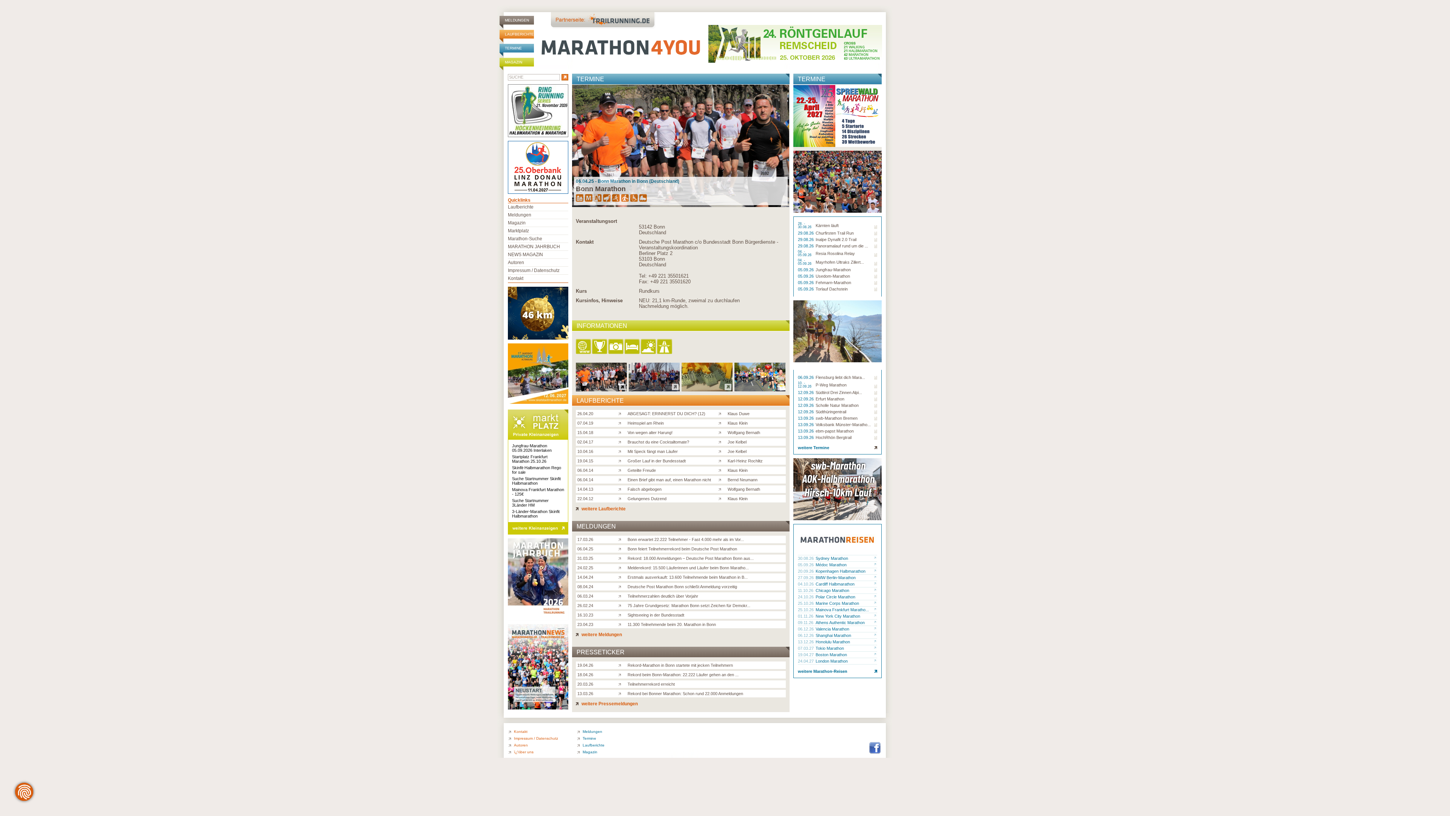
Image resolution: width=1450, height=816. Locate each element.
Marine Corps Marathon (837, 603)
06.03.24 (585, 596)
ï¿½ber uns (524, 752)
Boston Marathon (831, 654)
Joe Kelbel (737, 442)
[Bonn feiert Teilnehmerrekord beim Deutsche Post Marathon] (621, 548)
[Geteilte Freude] (621, 470)
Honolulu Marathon (833, 642)
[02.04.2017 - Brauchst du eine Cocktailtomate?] (759, 389)
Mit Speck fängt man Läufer (653, 451)
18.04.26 (585, 674)
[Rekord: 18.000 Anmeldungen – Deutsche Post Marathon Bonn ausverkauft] (621, 558)
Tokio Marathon (830, 648)
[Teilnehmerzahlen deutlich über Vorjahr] (621, 596)
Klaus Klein (738, 423)
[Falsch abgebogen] (621, 489)
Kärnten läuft (827, 225)
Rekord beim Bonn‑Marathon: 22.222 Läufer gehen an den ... (683, 674)
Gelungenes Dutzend (647, 498)
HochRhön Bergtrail (833, 437)
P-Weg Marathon (831, 385)
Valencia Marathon (832, 629)
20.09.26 (806, 571)
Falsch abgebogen (645, 489)
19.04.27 (806, 654)
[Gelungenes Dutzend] (621, 498)
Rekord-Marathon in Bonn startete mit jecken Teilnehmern (680, 665)
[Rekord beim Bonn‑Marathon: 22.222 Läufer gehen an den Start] (621, 674)
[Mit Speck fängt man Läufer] (621, 451)
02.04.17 (585, 442)
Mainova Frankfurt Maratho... (842, 609)
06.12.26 (806, 629)
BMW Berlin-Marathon (836, 577)
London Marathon (832, 661)
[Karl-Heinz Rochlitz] (721, 460)
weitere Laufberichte (603, 509)
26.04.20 (585, 413)
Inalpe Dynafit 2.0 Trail (836, 239)
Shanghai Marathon (833, 635)
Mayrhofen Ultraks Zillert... (840, 262)
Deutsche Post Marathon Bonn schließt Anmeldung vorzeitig (682, 586)
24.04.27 (806, 661)
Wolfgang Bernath (744, 432)
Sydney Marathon (832, 558)
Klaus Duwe (739, 413)
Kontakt (585, 242)
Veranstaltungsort (596, 221)
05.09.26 (806, 269)
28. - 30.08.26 (805, 225)
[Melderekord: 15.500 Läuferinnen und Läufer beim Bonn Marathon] (621, 567)
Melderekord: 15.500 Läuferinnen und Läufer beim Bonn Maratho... (688, 568)
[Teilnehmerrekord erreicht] (621, 684)
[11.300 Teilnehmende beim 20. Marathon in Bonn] (621, 624)
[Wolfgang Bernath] (721, 432)
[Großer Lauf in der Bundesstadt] (621, 460)
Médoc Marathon (831, 565)
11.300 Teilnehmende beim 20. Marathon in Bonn (672, 624)
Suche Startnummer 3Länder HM (530, 502)
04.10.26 (806, 584)
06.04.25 (585, 549)
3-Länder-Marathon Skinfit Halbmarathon (536, 513)
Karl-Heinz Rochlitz (745, 461)
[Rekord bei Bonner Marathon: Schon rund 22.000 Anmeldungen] (621, 693)
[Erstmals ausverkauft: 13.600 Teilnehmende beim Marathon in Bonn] (621, 577)
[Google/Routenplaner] (665, 347)
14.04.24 (585, 577)
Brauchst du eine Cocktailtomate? (658, 442)
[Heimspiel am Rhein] (621, 423)
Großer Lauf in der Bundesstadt (657, 461)
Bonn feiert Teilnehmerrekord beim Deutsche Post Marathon (682, 549)
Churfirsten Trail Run (835, 233)
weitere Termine (813, 447)
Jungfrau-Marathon (833, 269)
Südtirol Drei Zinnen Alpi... (839, 392)
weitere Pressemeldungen (609, 703)
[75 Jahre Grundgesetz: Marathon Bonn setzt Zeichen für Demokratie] (621, 605)
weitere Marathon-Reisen (822, 671)
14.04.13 (585, 489)
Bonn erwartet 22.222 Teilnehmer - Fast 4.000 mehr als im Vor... (686, 539)
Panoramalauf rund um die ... (842, 246)
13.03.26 (585, 693)
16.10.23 (585, 615)
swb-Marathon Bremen (837, 418)
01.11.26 (806, 616)
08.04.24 (585, 586)
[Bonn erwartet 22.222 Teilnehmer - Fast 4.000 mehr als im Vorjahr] (621, 539)
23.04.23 (585, 624)
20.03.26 (585, 684)
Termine (513, 48)
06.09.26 (806, 377)
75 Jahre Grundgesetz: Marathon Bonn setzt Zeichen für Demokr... (689, 605)
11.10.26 (806, 590)
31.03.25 (585, 558)
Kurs (581, 291)
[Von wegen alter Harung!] (621, 432)
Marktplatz (518, 230)
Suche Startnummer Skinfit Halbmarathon (536, 480)
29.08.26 (806, 233)
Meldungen (517, 20)
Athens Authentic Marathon (840, 622)
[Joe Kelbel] (721, 442)
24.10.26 (806, 597)
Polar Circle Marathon (835, 597)
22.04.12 (585, 498)
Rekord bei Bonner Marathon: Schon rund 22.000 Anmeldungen (685, 693)
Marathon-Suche (525, 238)
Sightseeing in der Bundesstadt (656, 615)
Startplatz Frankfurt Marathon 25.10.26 (530, 459)
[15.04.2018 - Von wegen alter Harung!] (707, 389)
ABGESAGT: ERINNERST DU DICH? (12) (666, 413)
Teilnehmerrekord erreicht (651, 684)
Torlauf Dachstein (832, 289)
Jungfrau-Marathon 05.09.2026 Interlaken (532, 448)
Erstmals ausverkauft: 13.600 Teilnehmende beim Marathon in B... (688, 577)
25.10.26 (806, 603)
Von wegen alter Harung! (650, 432)
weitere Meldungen (601, 634)
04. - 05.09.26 (805, 253)
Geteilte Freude (642, 470)
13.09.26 (806, 418)
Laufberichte (519, 34)
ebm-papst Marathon (835, 431)
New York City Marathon (838, 616)
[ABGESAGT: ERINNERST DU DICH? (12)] (621, 413)
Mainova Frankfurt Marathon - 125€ (538, 491)
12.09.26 (806, 392)
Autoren (516, 262)
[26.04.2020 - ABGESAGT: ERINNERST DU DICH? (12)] (601, 389)
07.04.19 (585, 423)
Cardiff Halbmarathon (835, 584)
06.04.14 (585, 470)
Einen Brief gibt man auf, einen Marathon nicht (669, 480)
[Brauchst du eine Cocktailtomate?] (621, 442)
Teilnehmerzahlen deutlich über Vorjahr (663, 596)
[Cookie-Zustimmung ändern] (24, 792)
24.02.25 (585, 568)
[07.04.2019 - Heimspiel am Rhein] (654, 389)
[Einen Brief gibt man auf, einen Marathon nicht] (621, 479)
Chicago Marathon (832, 590)
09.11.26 (806, 622)
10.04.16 (585, 451)
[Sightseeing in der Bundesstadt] (621, 615)
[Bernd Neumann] (721, 479)
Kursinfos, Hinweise (599, 300)
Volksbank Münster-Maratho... (843, 424)
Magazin (513, 62)
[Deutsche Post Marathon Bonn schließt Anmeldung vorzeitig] (621, 586)
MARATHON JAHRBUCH (534, 246)
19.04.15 (585, 461)
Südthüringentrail (831, 412)
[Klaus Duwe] (721, 413)
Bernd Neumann (742, 480)
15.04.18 (585, 432)
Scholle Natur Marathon (837, 405)
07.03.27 (806, 648)
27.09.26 (806, 577)
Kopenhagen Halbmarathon (840, 571)
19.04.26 (585, 665)
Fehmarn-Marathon (833, 282)
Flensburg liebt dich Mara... (840, 377)
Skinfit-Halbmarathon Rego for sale (536, 469)
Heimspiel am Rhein (646, 423)
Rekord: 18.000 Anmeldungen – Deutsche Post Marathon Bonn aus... (691, 558)
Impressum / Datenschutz (534, 270)
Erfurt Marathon (830, 399)
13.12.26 (806, 642)
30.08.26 (806, 558)
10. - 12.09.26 (805, 385)
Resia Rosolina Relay (835, 253)
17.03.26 (585, 539)
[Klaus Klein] (721, 423)
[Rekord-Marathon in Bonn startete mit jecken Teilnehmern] (621, 665)
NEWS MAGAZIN (525, 254)
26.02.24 (585, 605)
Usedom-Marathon (833, 276)
